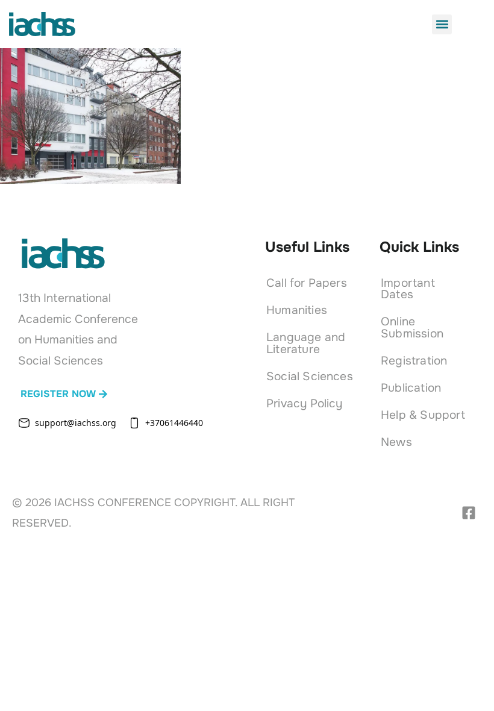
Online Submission (412, 327)
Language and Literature (305, 343)
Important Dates (408, 288)
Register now (58, 393)
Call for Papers (306, 282)
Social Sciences (309, 376)
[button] (442, 24)
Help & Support (423, 414)
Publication (411, 387)
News (396, 441)
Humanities (296, 310)
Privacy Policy (304, 403)
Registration (414, 360)
